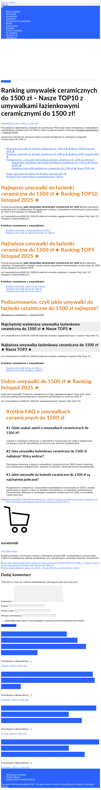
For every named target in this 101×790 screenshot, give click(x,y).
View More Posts (9, 551)
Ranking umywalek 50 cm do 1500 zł (24, 291)
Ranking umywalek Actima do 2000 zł (24, 370)
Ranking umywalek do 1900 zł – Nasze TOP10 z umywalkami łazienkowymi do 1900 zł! (48, 680)
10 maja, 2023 (8, 666)
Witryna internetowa (11, 616)
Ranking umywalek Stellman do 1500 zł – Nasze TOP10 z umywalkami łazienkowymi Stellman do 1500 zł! (50, 748)
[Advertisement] (50, 59)
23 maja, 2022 (8, 733)
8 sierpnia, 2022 (9, 700)
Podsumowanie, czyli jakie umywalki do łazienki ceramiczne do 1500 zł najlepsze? (50, 159)
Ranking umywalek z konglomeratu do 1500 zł (28, 230)
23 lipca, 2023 (19, 123)
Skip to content (8, 2)
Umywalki (6, 81)
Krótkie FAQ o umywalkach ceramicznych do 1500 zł (34, 176)
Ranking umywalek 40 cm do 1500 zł (24, 289)
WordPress (68, 784)
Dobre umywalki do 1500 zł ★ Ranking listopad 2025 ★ (36, 173)
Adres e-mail (8, 611)
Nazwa (5, 606)
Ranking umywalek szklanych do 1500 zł (25, 286)
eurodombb (6, 123)
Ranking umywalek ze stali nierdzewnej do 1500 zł (30, 233)
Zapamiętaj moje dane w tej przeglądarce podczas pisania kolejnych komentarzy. (44, 621)
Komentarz (7, 601)
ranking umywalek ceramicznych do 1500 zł (48, 502)
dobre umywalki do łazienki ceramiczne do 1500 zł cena (31, 499)
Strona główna (13, 777)
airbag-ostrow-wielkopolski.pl (20, 779)
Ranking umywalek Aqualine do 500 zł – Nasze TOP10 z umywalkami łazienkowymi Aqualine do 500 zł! (48, 714)
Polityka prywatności (16, 774)
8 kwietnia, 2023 (9, 767)
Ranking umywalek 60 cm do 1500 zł (24, 368)
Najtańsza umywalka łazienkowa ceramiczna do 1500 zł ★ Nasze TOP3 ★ (53, 168)
